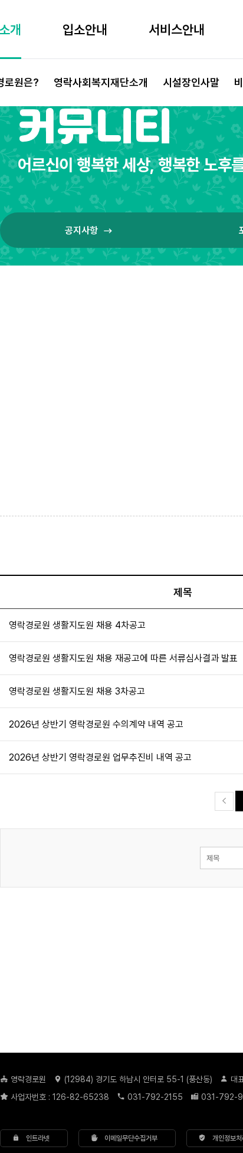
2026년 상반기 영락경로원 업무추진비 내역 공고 (100, 757)
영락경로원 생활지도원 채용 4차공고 (77, 624)
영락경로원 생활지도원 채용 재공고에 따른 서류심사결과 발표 (123, 657)
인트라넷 (34, 1138)
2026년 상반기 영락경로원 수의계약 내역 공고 (96, 724)
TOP (204, 994)
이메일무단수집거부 (127, 1138)
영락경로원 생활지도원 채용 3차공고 (77, 690)
